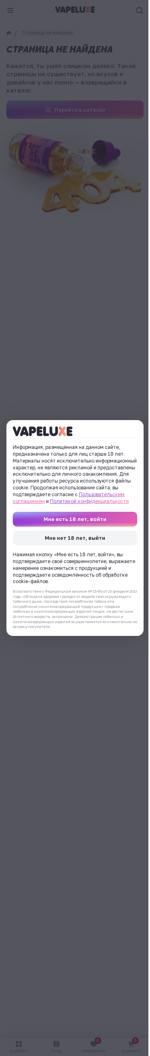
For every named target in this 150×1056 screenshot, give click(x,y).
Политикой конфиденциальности (89, 501)
